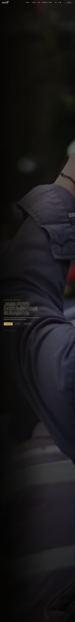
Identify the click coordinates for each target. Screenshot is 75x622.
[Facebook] (58, 2)
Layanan (27, 2)
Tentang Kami (44, 2)
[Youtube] (61, 2)
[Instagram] (56, 2)
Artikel (38, 2)
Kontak (50, 2)
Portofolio (34, 2)
